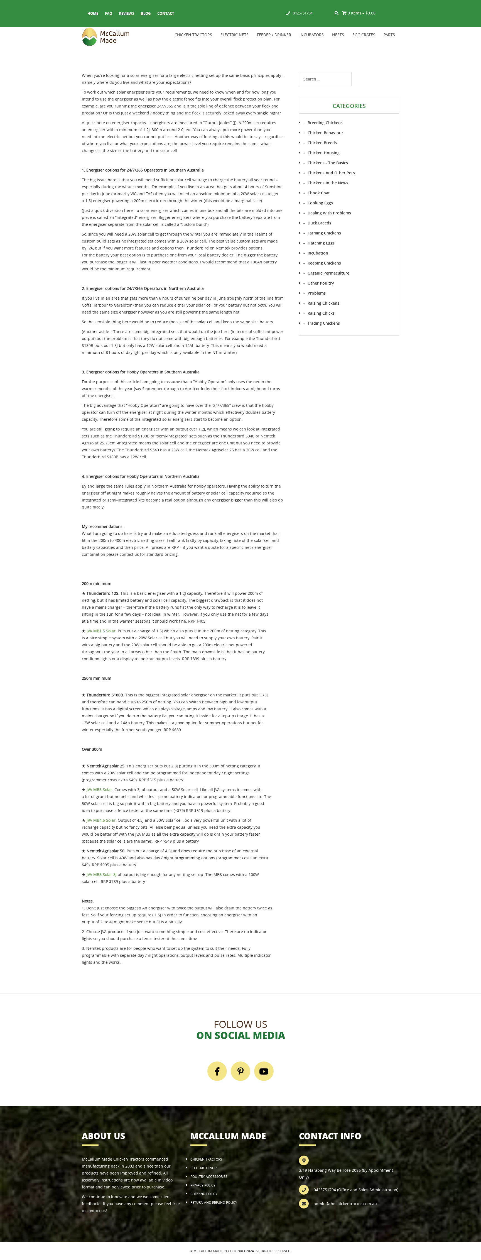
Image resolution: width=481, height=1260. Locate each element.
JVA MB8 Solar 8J (102, 874)
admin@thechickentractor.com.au (345, 1203)
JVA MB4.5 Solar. (102, 820)
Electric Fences (204, 1168)
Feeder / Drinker (274, 34)
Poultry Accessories (208, 1176)
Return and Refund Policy (213, 1202)
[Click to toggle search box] (336, 13)
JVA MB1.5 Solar (101, 630)
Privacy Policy (202, 1185)
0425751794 (302, 13)
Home (92, 13)
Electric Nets (234, 34)
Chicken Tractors (193, 34)
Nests (338, 34)
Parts (389, 34)
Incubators (312, 34)
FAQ (108, 13)
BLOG (146, 13)
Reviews (126, 13)
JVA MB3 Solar (99, 789)
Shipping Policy (203, 1194)
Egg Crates (363, 34)
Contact (165, 13)
